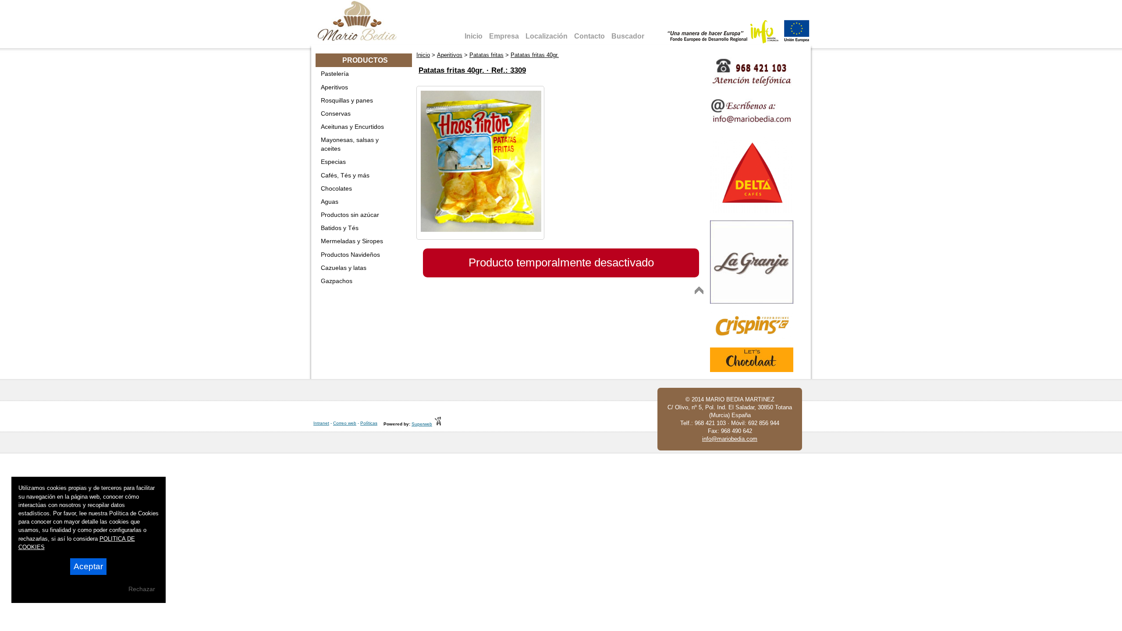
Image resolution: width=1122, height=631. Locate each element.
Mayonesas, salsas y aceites (350, 144)
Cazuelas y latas (343, 267)
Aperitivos (334, 87)
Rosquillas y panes (347, 100)
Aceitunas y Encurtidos (352, 126)
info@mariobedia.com (729, 439)
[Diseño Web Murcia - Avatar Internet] (438, 424)
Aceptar (88, 566)
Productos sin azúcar (350, 214)
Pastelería (335, 73)
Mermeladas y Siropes (352, 241)
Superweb (422, 424)
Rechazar (141, 588)
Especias (333, 161)
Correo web (344, 423)
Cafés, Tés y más (345, 175)
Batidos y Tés (340, 227)
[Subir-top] (699, 290)
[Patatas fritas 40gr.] (481, 230)
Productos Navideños (350, 254)
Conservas (336, 113)
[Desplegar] (405, 73)
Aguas (329, 201)
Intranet (321, 423)
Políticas (368, 423)
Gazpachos (336, 280)
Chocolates (336, 188)
